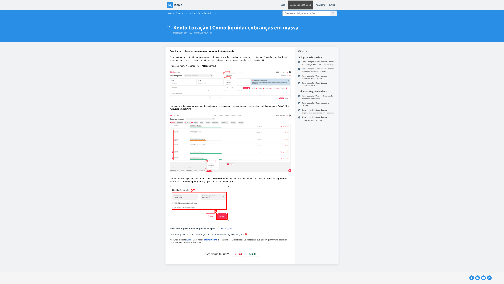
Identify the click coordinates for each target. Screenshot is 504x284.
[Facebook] (471, 277)
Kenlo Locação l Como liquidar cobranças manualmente (314, 77)
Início (282, 5)
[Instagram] (489, 277)
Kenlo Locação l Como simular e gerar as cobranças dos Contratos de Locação (318, 63)
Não (240, 254)
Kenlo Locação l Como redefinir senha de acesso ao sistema (317, 97)
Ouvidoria (320, 5)
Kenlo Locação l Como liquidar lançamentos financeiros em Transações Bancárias (318, 111)
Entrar (332, 5)
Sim (254, 254)
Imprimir (305, 51)
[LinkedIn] (477, 277)
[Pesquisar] (333, 13)
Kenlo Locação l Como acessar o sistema (315, 104)
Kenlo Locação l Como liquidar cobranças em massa (314, 84)
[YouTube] (483, 277)
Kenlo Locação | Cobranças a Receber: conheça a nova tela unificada (318, 70)
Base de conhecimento (300, 5)
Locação (196, 13)
